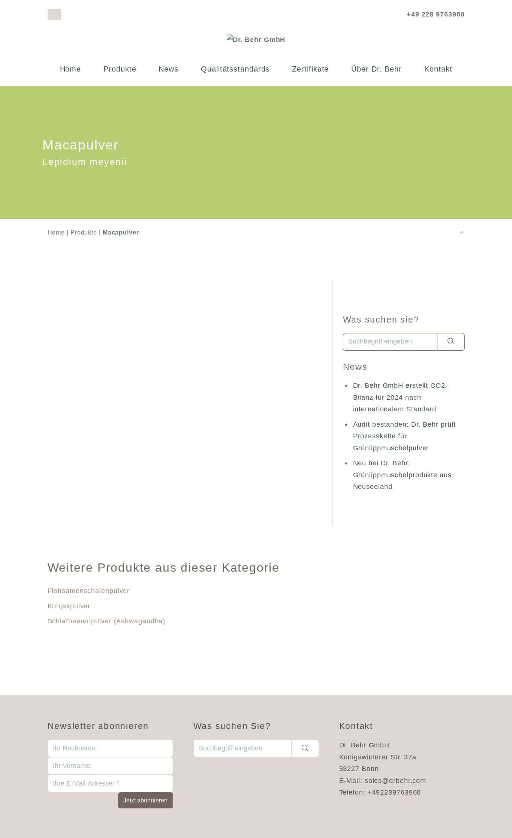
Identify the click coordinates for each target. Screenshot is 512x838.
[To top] (462, 232)
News (168, 69)
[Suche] (451, 342)
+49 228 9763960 (436, 14)
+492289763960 (394, 792)
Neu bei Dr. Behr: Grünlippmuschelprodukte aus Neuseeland (402, 474)
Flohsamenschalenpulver (89, 591)
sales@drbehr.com (395, 780)
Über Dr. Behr (376, 69)
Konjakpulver (69, 606)
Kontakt (438, 69)
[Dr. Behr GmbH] (256, 40)
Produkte (119, 69)
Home (70, 69)
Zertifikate (310, 69)
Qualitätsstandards (235, 69)
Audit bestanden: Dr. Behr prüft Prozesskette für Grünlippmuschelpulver (404, 436)
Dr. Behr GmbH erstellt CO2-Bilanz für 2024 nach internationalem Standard (400, 397)
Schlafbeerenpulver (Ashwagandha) (107, 621)
